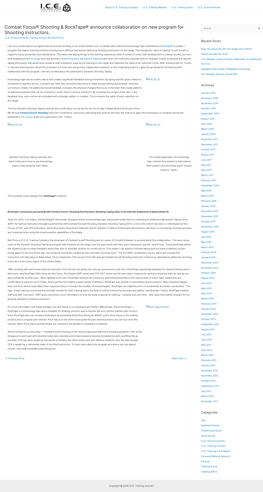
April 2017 (206, 170)
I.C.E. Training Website (155, 7)
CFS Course (26, 116)
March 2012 (207, 396)
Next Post (179, 358)
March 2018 (207, 128)
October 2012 (208, 380)
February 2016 (208, 200)
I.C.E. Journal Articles (209, 7)
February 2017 (208, 180)
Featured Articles (210, 425)
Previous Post (14, 358)
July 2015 (206, 236)
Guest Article (208, 435)
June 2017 (206, 159)
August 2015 (207, 231)
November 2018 (209, 103)
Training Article (38, 37)
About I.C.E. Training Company (121, 7)
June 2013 (206, 339)
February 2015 (208, 252)
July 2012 (206, 391)
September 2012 (210, 385)
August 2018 (207, 118)
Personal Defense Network (215, 456)
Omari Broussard (70, 58)
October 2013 (208, 319)
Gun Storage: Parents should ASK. (219, 74)
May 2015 (206, 242)
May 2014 (206, 288)
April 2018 (206, 123)
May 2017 (206, 165)
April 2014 (206, 293)
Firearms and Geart (211, 430)
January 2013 (208, 365)
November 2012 (209, 375)
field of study (33, 58)
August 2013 (208, 329)
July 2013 (206, 334)
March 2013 (207, 355)
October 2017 (208, 149)
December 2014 (209, 262)
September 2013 (210, 324)
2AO (203, 420)
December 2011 (209, 401)
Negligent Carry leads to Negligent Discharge (225, 68)
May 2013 (206, 344)
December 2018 (209, 98)
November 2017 (209, 144)
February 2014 (209, 303)
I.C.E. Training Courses (213, 445)
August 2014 (208, 278)
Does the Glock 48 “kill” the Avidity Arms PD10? (226, 49)
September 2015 (210, 226)
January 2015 (208, 257)
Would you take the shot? (214, 54)
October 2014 (208, 272)
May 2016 (206, 190)
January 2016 (208, 206)
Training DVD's (209, 471)
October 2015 (208, 221)
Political (205, 461)
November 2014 (209, 267)
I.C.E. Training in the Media (215, 451)
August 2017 (207, 154)
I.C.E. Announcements (16, 37)
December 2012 (209, 370)
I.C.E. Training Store (182, 7)
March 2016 (207, 195)
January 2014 (208, 308)
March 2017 (207, 175)
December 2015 (209, 211)
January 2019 (208, 93)
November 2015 (209, 216)
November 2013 (209, 313)
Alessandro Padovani (91, 58)
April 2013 (206, 350)
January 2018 (208, 134)
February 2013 (209, 360)
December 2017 (209, 139)
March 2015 (207, 247)
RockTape (167, 46)
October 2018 (208, 108)
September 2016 (210, 185)
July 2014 (206, 283)
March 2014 (207, 298)
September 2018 (210, 113)
